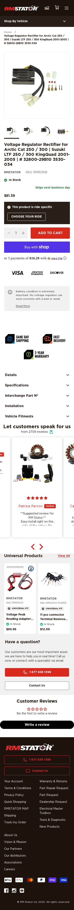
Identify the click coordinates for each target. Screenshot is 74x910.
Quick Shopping (15, 802)
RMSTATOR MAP (16, 808)
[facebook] (6, 891)
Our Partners (13, 848)
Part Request (48, 795)
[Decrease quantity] (8, 233)
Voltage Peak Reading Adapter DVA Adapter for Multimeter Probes (19, 621)
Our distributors (15, 855)
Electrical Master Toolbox (51, 811)
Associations (13, 862)
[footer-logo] (30, 746)
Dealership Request (53, 802)
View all (64, 555)
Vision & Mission (15, 842)
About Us (10, 835)
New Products (49, 826)
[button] (37, 258)
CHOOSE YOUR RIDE (26, 216)
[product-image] (20, 579)
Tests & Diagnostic (52, 820)
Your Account (13, 781)
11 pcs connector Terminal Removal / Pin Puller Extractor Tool (53, 621)
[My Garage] (47, 8)
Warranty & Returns (53, 781)
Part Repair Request (53, 788)
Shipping (10, 815)
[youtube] (22, 891)
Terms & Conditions (17, 788)
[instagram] (14, 891)
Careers (9, 869)
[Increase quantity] (23, 233)
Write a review (37, 724)
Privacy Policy (14, 795)
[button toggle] (64, 21)
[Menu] (66, 8)
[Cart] (56, 8)
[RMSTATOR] (21, 7)
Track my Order (15, 822)
